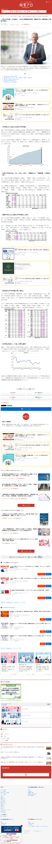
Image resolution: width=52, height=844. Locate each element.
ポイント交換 (3, 812)
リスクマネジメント (11, 478)
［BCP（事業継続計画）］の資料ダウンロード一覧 (13, 602)
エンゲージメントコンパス (5, 809)
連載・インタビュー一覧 (26, 551)
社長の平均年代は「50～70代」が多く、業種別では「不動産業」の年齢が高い (18, 77)
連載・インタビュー (5, 734)
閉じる (22, 826)
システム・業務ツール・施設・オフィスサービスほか (38, 826)
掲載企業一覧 (3, 811)
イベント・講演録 (4, 740)
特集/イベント (3, 799)
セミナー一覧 (47, 674)
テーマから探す (3, 789)
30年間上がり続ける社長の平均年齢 (10, 76)
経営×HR (2, 808)
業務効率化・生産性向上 (23, 11)
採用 (29, 789)
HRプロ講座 (3, 801)
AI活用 (14, 11)
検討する (48, 574)
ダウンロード (41, 574)
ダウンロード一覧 (29, 674)
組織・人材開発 (3, 816)
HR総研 (2, 805)
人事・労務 (3, 824)
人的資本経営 (4, 518)
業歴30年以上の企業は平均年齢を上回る (11, 79)
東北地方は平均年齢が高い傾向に (10, 80)
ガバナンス (10, 518)
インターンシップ (7, 11)
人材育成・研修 (3, 823)
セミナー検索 (3, 794)
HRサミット (3, 806)
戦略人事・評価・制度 (32, 794)
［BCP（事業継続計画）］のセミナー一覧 (12, 648)
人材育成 (29, 791)
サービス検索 (3, 791)
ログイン (49, 1)
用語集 (2, 796)
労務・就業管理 (31, 795)
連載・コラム (3, 736)
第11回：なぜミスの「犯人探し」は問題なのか (10, 752)
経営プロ (2, 16)
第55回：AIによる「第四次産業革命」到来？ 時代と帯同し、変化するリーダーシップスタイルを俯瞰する (21, 762)
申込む (42, 619)
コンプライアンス (43, 11)
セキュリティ (4, 478)
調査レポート (3, 802)
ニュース (7, 16)
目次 (25, 73)
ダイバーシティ (14, 543)
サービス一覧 (13, 674)
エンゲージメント (33, 11)
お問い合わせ (26, 833)
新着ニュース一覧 (26, 505)
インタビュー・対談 (5, 738)
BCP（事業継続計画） (26, 24)
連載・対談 (3, 798)
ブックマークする (27, 408)
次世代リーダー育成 (14, 498)
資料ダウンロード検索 (5, 792)
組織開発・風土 (31, 792)
